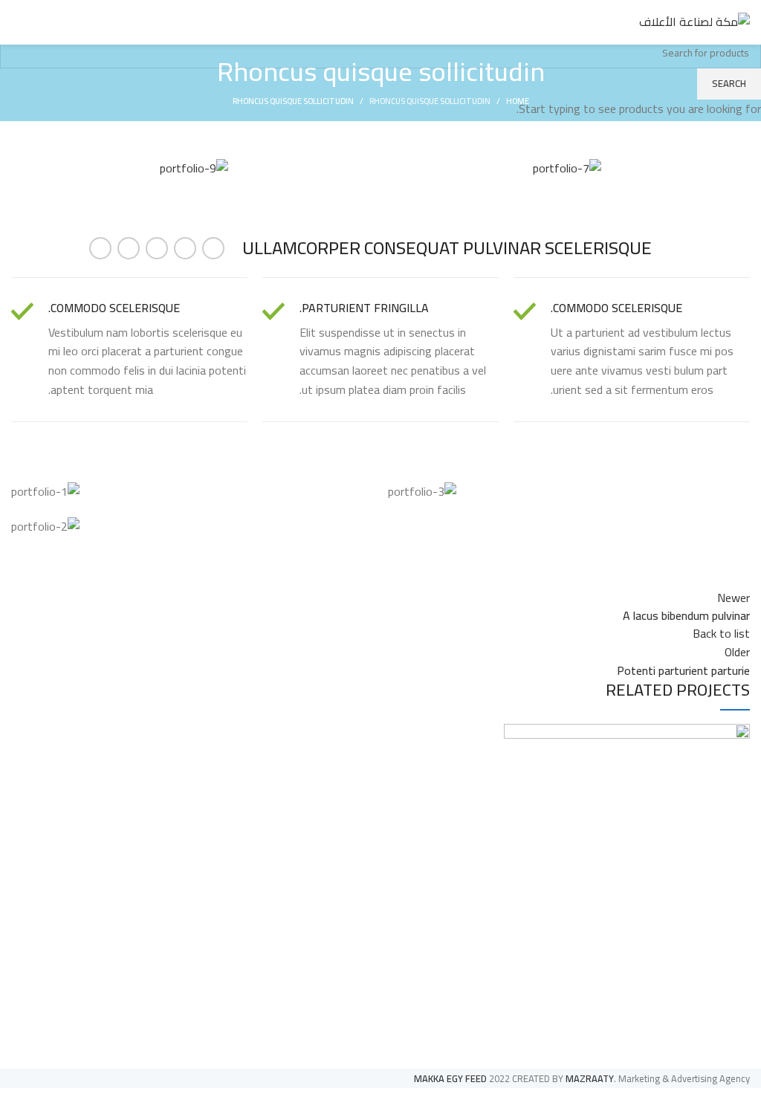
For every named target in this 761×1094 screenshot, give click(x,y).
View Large (515, 735)
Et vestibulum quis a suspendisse (635, 1016)
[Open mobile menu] (17, 22)
